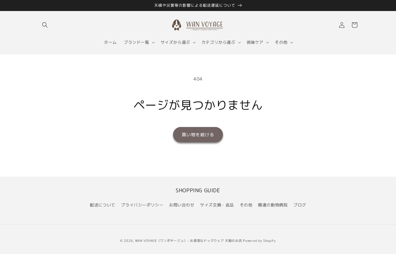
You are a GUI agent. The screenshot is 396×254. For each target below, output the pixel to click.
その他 (246, 205)
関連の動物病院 (273, 205)
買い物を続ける (198, 135)
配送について (102, 205)
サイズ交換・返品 (217, 205)
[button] (45, 25)
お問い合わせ (182, 205)
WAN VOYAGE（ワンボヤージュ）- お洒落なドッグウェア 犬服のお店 (188, 240)
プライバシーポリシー (142, 205)
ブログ (299, 205)
